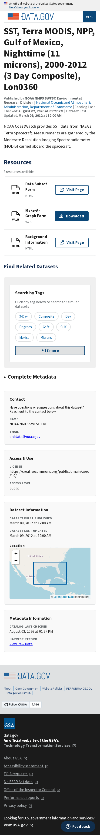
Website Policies (52, 689)
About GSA (13, 758)
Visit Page (75, 189)
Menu (89, 17)
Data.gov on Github (18, 693)
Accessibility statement (24, 765)
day (68, 316)
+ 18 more (50, 350)
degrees (25, 327)
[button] (15, 553)
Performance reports (22, 797)
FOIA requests (16, 773)
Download (75, 216)
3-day (23, 316)
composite (46, 316)
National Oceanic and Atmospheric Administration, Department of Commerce (47, 104)
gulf (63, 327)
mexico (24, 337)
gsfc (46, 327)
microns (46, 337)
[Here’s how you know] (50, 5)
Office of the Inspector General (30, 789)
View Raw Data (21, 644)
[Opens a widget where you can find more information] (78, 827)
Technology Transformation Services (37, 745)
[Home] (30, 16)
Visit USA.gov (16, 825)
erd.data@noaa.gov (25, 436)
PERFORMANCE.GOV (79, 689)
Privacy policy (15, 805)
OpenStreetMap (64, 597)
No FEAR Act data (18, 781)
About (7, 689)
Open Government (26, 689)
